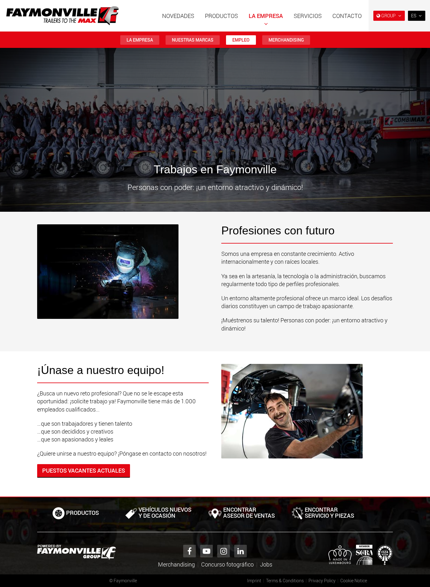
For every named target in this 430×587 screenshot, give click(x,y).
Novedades (178, 16)
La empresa (266, 16)
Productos (221, 16)
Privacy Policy (322, 581)
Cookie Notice (353, 581)
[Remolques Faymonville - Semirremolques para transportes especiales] (76, 552)
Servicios (308, 16)
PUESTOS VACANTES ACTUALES (83, 470)
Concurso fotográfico (227, 564)
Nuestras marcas (192, 40)
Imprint (254, 581)
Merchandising (286, 40)
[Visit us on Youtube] (206, 551)
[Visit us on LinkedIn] (240, 551)
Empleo (241, 40)
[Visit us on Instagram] (223, 551)
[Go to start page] (62, 15)
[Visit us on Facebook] (189, 551)
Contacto (347, 16)
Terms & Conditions (285, 581)
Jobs (266, 564)
